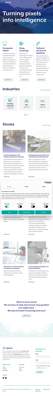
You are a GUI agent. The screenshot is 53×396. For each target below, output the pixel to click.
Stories (4, 367)
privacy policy (44, 367)
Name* (37, 354)
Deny (9, 212)
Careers (20, 370)
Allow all (43, 212)
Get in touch (21, 367)
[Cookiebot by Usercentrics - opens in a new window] (45, 183)
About (20, 368)
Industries (5, 368)
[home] (6, 2)
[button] (49, 2)
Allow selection (26, 212)
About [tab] (43, 186)
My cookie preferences (38, 390)
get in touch (26, 315)
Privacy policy (46, 389)
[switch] (20, 206)
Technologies (5, 370)
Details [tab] (26, 186)
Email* (36, 360)
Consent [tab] (9, 186)
